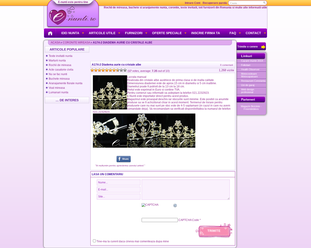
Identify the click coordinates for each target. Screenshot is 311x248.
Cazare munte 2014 (252, 60)
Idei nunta (70, 33)
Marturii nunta (57, 60)
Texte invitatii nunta (60, 56)
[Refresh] (175, 206)
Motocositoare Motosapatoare (249, 75)
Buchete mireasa (59, 78)
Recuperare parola (215, 3)
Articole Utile (102, 33)
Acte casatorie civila (61, 69)
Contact (253, 33)
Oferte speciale (167, 33)
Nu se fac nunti (58, 74)
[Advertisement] (163, 53)
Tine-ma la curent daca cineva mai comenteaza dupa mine (133, 241)
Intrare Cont (192, 3)
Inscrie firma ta (205, 33)
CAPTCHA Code (188, 220)
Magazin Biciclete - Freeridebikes (251, 107)
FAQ (232, 33)
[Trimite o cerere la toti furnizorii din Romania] (251, 49)
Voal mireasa (57, 87)
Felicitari (245, 65)
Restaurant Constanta (253, 80)
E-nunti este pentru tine (73, 2)
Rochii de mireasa (60, 65)
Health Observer (250, 69)
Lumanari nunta (58, 92)
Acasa (55, 42)
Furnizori (134, 33)
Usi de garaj (247, 85)
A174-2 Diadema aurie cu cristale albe (116, 64)
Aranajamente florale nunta (65, 83)
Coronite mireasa (76, 42)
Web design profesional (247, 91)
